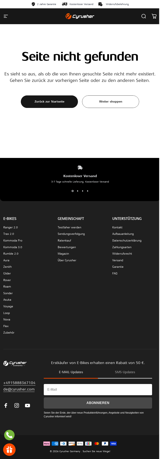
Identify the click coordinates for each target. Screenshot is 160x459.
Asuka (7, 299)
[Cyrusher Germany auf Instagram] (16, 405)
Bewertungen (67, 247)
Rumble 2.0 (10, 253)
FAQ (114, 273)
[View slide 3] (82, 191)
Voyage (8, 306)
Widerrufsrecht (122, 253)
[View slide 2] (77, 191)
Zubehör (8, 332)
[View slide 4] (87, 191)
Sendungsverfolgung (71, 233)
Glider (7, 273)
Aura (6, 260)
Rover (7, 280)
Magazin (63, 253)
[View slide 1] (72, 191)
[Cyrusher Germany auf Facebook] (5, 405)
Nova (6, 319)
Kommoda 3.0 (12, 247)
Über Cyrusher (67, 260)
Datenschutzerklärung (126, 240)
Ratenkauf (64, 240)
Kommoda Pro (12, 240)
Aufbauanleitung (123, 233)
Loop (6, 313)
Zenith (7, 266)
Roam (7, 286)
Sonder (8, 293)
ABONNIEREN (97, 403)
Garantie (118, 266)
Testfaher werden (69, 227)
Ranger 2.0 (10, 227)
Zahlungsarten (121, 247)
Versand (117, 260)
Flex (6, 326)
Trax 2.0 (8, 233)
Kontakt (117, 227)
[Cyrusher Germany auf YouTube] (27, 405)
